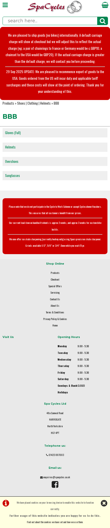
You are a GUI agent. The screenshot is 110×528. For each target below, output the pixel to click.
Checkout (55, 279)
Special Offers (55, 286)
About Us (55, 305)
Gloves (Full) (13, 132)
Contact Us (55, 299)
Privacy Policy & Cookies (55, 319)
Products (8, 103)
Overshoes (11, 161)
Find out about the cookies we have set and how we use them (55, 522)
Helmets (10, 147)
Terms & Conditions (55, 312)
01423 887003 (56, 455)
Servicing (55, 292)
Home (55, 325)
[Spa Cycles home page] (55, 12)
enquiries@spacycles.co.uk (56, 477)
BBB (56, 103)
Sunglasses (12, 175)
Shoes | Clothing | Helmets (34, 103)
